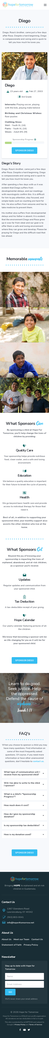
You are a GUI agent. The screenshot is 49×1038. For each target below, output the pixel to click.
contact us (38, 761)
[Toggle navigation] (45, 5)
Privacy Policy (31, 944)
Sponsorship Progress (23, 139)
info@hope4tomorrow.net (20, 922)
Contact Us (37, 939)
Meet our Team (21, 939)
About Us (6, 939)
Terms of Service (35, 1024)
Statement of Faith (12, 944)
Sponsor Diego (24, 150)
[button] (24, 773)
